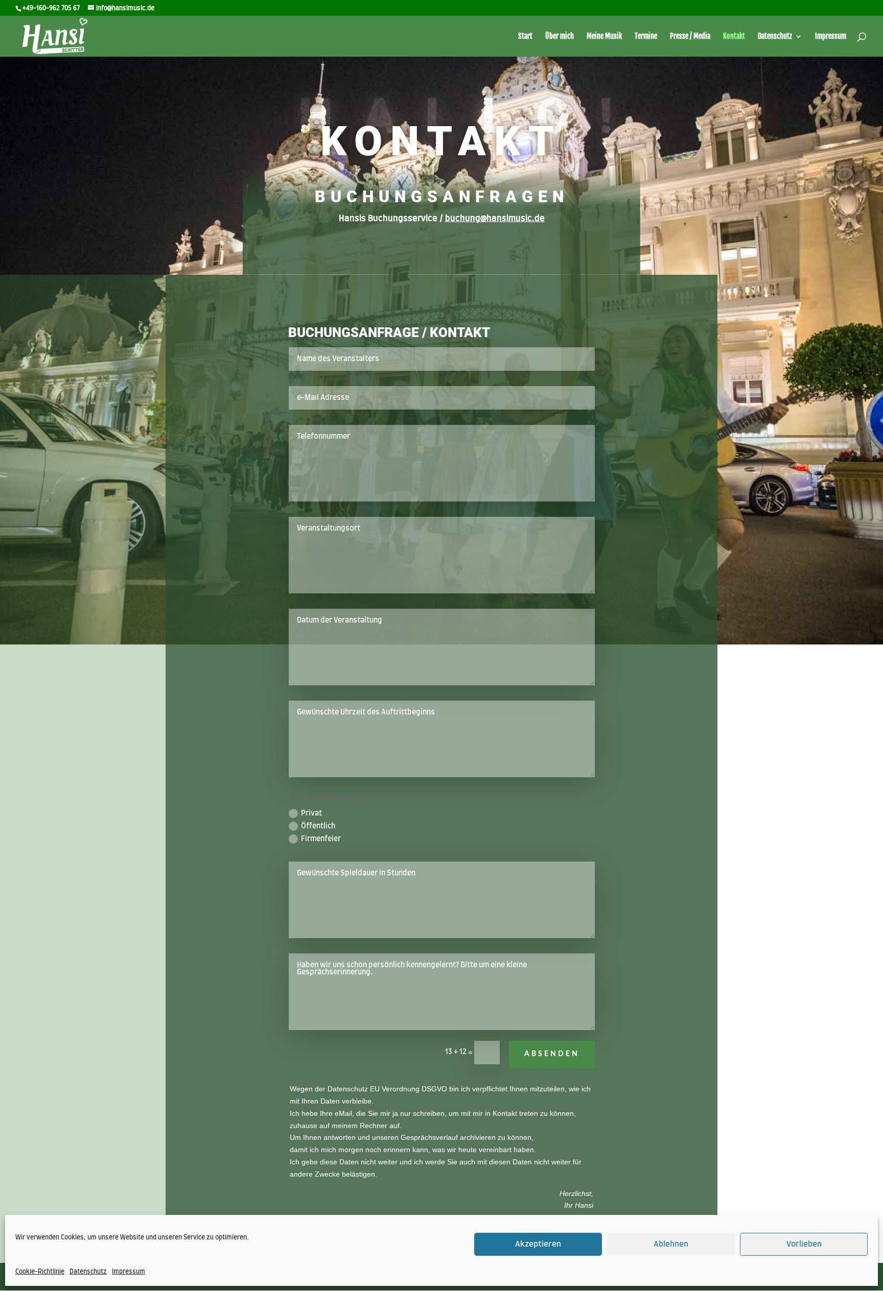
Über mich (559, 36)
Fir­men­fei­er (321, 839)
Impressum (128, 1272)
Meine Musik (604, 36)
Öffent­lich (318, 826)
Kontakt (734, 36)
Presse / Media (690, 36)
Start (525, 36)
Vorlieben (804, 1244)
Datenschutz (88, 1272)
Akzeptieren (538, 1244)
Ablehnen (671, 1244)
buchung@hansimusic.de (495, 218)
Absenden (551, 1054)
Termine (646, 36)
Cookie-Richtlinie (39, 1272)
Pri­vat (311, 813)
